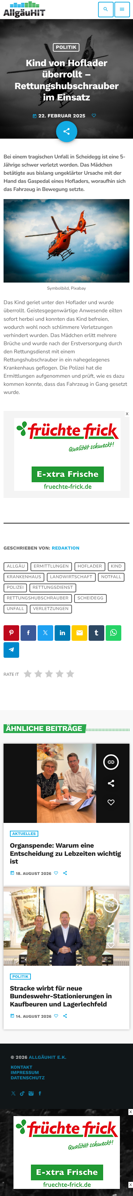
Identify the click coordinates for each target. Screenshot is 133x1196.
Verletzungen (50, 609)
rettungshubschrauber (37, 599)
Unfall (15, 609)
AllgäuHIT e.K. (47, 1057)
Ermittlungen (51, 567)
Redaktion (65, 548)
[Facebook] (40, 1094)
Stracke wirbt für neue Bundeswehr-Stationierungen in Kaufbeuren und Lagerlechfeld (61, 996)
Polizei (15, 588)
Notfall (111, 577)
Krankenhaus (24, 577)
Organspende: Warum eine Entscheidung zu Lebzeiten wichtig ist (65, 853)
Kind (116, 567)
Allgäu (16, 567)
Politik (66, 47)
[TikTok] (22, 1094)
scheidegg (90, 599)
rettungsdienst (53, 588)
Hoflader (90, 567)
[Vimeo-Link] (24, 9)
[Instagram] (31, 1094)
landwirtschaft (71, 577)
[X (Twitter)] (13, 1094)
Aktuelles (24, 833)
